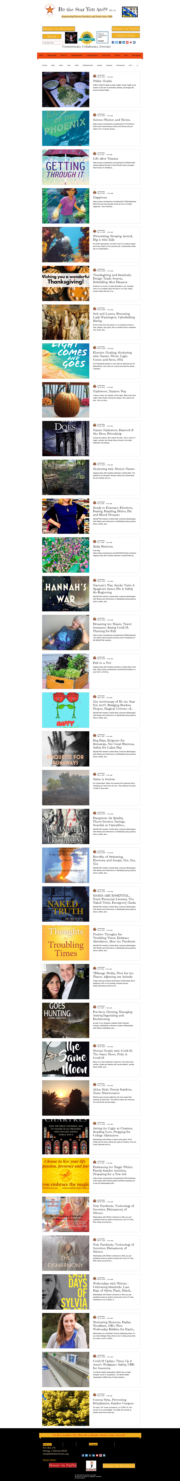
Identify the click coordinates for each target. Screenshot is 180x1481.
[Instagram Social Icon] (134, 42)
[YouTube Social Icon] (127, 42)
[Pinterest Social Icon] (130, 42)
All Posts (44, 65)
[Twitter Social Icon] (116, 42)
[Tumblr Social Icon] (120, 42)
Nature (61, 65)
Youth (69, 65)
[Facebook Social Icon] (113, 42)
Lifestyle (99, 65)
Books (53, 65)
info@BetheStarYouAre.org (56, 1453)
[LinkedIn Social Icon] (123, 42)
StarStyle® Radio (88, 65)
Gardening (109, 65)
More (130, 65)
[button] (137, 66)
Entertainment (120, 65)
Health (77, 65)
